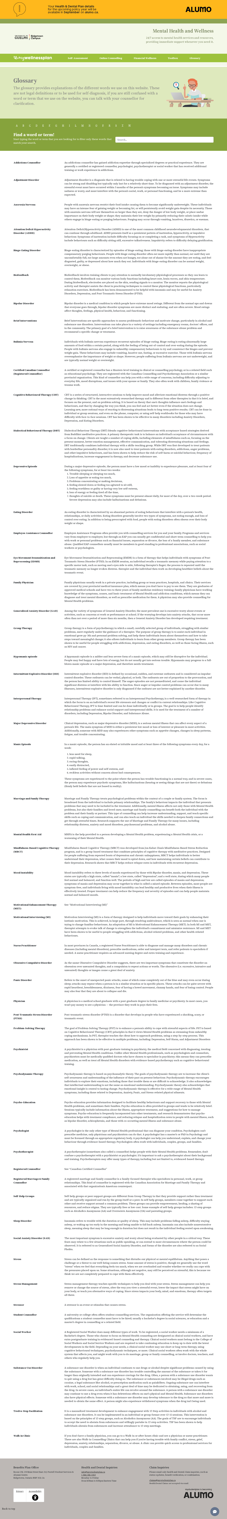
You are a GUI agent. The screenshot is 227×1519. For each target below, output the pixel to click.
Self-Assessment (78, 58)
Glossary (194, 58)
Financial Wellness (145, 58)
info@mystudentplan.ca (93, 1472)
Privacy (20, 1491)
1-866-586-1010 (88, 1475)
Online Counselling (110, 58)
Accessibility (35, 1493)
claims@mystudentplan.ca (162, 1480)
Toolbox (173, 58)
